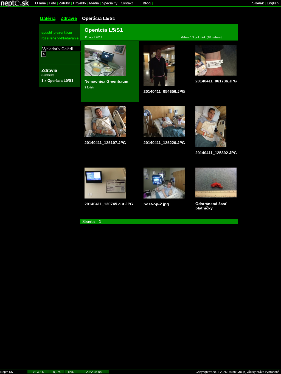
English (273, 3)
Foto (52, 3)
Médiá (94, 3)
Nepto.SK (6, 371)
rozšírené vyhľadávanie (59, 38)
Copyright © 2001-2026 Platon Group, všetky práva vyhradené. (238, 371)
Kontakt (126, 3)
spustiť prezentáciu (56, 32)
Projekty (79, 3)
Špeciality (109, 3)
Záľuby (64, 3)
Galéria (47, 18)
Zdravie (69, 18)
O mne (40, 3)
